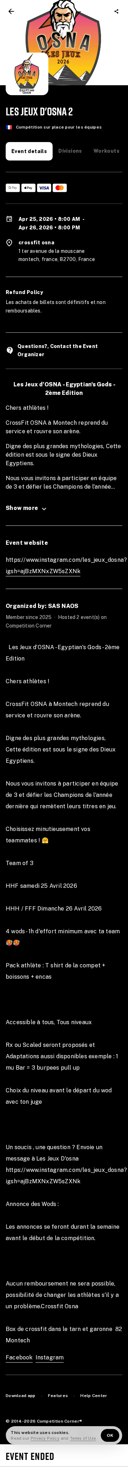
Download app (21, 1395)
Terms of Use (83, 1438)
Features (58, 1395)
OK (110, 1435)
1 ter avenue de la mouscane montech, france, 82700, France (56, 255)
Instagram (50, 1357)
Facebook (19, 1357)
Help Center (93, 1395)
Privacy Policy (45, 1438)
